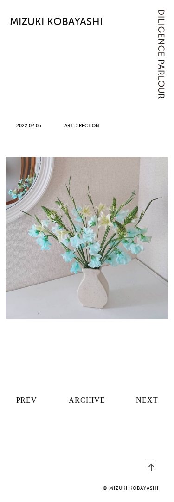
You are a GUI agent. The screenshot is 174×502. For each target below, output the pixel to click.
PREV (26, 400)
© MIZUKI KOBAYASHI (131, 488)
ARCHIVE (87, 400)
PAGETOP (151, 466)
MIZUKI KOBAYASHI (56, 22)
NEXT (147, 400)
